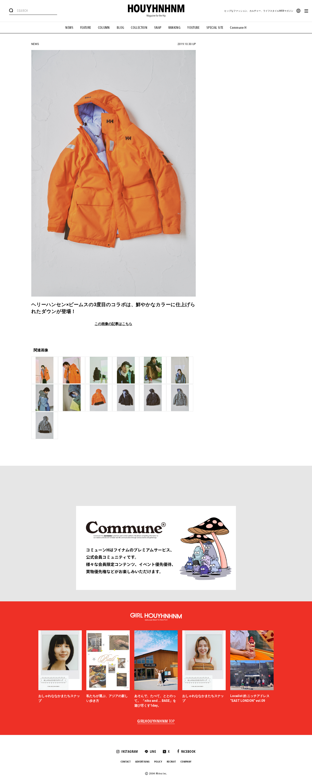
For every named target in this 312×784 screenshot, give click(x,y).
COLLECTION (139, 27)
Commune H (238, 27)
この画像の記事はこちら (113, 324)
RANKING (174, 27)
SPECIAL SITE (214, 27)
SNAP (157, 27)
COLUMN (104, 27)
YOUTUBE (193, 27)
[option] (60, 669)
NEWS (69, 27)
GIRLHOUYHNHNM (156, 721)
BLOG (120, 27)
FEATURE (85, 27)
